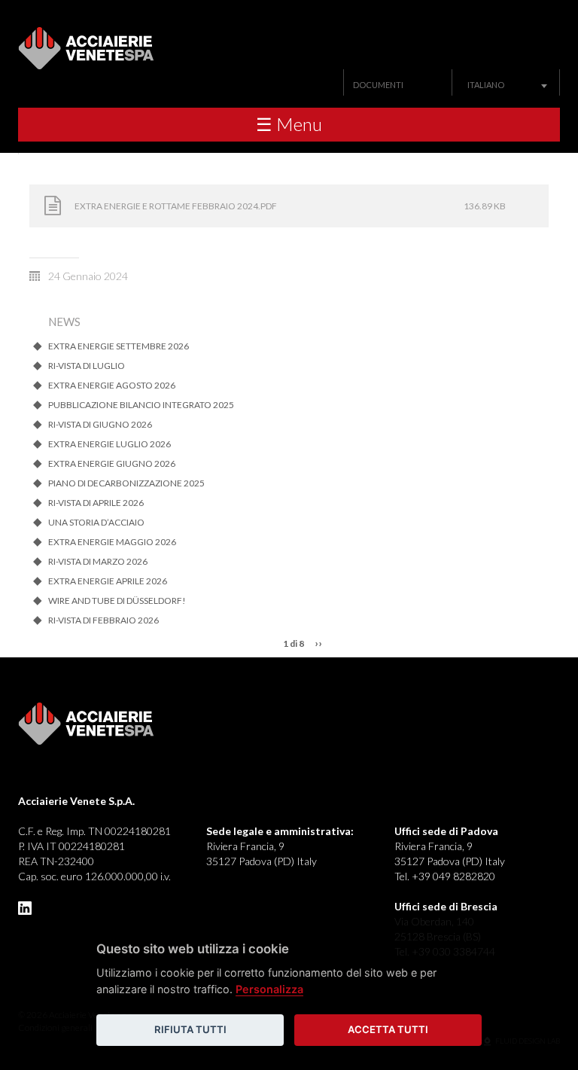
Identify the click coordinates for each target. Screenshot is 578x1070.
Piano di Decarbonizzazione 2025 (126, 483)
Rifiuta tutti (190, 1029)
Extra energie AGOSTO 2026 (111, 385)
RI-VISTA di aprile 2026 (96, 503)
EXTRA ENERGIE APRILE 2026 (107, 581)
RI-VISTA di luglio (86, 366)
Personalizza (269, 989)
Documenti (378, 85)
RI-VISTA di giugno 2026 (100, 424)
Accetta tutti (388, 1029)
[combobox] (505, 85)
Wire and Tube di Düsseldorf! (117, 601)
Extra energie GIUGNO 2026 (111, 464)
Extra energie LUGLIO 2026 (109, 444)
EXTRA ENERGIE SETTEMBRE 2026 (118, 346)
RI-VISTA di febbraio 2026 (103, 620)
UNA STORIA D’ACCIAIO (96, 522)
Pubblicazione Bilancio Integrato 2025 (141, 405)
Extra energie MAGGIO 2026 (112, 542)
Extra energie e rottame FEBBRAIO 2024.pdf (176, 206)
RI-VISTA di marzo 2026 (98, 561)
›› (318, 642)
